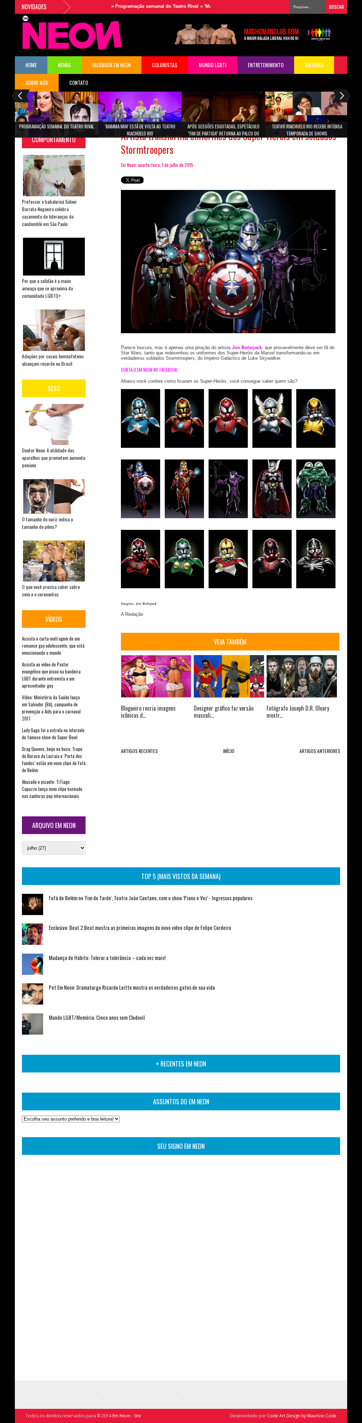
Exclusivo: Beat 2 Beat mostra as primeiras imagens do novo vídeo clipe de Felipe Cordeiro (140, 927)
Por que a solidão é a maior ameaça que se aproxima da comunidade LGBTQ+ (47, 288)
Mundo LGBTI (213, 65)
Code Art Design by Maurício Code (302, 1416)
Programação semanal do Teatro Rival (138, 6)
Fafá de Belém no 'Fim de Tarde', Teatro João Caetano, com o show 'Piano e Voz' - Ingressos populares (150, 898)
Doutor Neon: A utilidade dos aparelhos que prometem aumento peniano (53, 457)
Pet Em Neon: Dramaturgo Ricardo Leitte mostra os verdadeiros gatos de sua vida (132, 987)
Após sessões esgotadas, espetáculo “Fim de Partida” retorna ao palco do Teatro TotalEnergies (223, 132)
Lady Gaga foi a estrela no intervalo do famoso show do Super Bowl (53, 734)
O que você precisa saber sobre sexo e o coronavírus (51, 590)
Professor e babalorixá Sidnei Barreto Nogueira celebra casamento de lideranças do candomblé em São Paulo (49, 212)
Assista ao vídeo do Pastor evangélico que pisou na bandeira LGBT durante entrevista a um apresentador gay (51, 675)
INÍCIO (228, 750)
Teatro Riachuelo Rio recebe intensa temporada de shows (307, 130)
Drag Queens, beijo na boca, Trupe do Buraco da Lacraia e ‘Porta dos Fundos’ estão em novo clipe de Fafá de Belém (54, 759)
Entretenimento (266, 65)
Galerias (314, 65)
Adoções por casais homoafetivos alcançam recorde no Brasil (53, 359)
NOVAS (64, 65)
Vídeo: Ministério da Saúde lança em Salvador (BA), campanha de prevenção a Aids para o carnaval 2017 (51, 708)
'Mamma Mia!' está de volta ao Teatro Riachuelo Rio (140, 130)
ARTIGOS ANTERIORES (319, 750)
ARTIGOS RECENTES (139, 750)
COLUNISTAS (164, 65)
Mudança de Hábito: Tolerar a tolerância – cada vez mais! (107, 957)
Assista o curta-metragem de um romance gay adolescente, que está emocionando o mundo (53, 645)
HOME (31, 65)
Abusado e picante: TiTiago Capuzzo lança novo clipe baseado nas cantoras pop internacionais (52, 788)
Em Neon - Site (126, 1416)
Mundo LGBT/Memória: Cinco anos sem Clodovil (97, 1017)
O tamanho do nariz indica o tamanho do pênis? (47, 522)
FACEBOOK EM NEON (111, 65)
